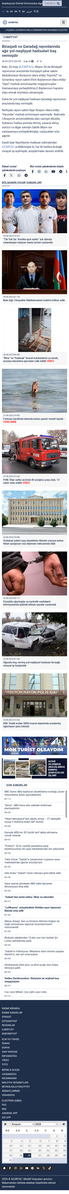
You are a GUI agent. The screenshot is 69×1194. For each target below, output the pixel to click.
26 (29, 1155)
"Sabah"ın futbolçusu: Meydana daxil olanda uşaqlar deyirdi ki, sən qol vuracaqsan (34, 953)
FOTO (5, 1064)
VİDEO (5, 1060)
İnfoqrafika (9, 1056)
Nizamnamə (9, 1078)
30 (64, 1155)
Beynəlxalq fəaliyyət (16, 1086)
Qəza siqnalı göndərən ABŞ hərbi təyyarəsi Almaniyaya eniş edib (28, 885)
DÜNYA (6, 1047)
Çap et (27, 61)
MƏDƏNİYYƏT (9, 1033)
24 (10, 1155)
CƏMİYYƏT (10, 37)
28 (48, 1155)
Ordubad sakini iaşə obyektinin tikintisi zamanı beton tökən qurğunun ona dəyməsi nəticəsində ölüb (33, 542)
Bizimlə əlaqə (10, 1069)
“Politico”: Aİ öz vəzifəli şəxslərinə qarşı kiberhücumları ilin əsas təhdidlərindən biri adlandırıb (34, 847)
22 (56, 1150)
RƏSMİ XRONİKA (11, 1008)
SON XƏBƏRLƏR (16, 785)
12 (29, 1145)
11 (21, 1145)
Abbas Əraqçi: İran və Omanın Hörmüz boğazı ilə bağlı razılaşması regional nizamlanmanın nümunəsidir (31, 924)
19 (29, 1150)
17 (10, 1150)
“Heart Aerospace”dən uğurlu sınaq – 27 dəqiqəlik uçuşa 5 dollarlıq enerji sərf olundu (32, 820)
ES (23, 11)
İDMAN (6, 1043)
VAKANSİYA (8, 1095)
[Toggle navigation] (63, 22)
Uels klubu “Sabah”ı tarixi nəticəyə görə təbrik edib (32, 873)
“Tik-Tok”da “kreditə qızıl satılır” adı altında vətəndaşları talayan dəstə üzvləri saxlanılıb (28, 241)
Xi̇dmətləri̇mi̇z (11, 1091)
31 (10, 1160)
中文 (36, 11)
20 (39, 1150)
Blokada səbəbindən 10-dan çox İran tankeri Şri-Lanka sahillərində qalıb (31, 939)
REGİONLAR (8, 1025)
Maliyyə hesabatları (15, 1082)
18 (21, 1150)
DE (15, 11)
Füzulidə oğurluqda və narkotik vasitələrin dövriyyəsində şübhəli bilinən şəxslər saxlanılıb (29, 603)
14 (48, 1145)
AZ (3, 11)
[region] (35, 893)
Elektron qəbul (12, 1100)
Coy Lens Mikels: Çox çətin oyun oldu (25, 991)
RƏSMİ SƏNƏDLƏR (12, 1012)
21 (48, 1150)
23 (64, 1150)
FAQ (4, 1104)
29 (56, 1155)
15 (56, 1145)
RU (7, 11)
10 (10, 1145)
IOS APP (6, 1117)
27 (39, 1155)
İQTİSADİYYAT (9, 1021)
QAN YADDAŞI (9, 1051)
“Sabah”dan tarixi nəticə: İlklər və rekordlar (29, 897)
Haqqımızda (9, 1074)
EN (11, 11)
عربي (29, 11)
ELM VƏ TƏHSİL (10, 1039)
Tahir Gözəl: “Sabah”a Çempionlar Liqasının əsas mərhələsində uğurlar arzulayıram (32, 861)
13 (39, 1145)
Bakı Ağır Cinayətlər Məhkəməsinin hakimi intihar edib (34, 300)
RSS (4, 1109)
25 (21, 1155)
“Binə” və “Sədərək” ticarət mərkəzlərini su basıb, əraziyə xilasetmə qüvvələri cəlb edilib (30, 360)
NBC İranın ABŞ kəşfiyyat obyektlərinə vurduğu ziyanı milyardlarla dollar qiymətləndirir (34, 793)
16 (64, 1145)
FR (20, 11)
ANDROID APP (9, 1113)
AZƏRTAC (26, 66)
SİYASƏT (6, 1016)
